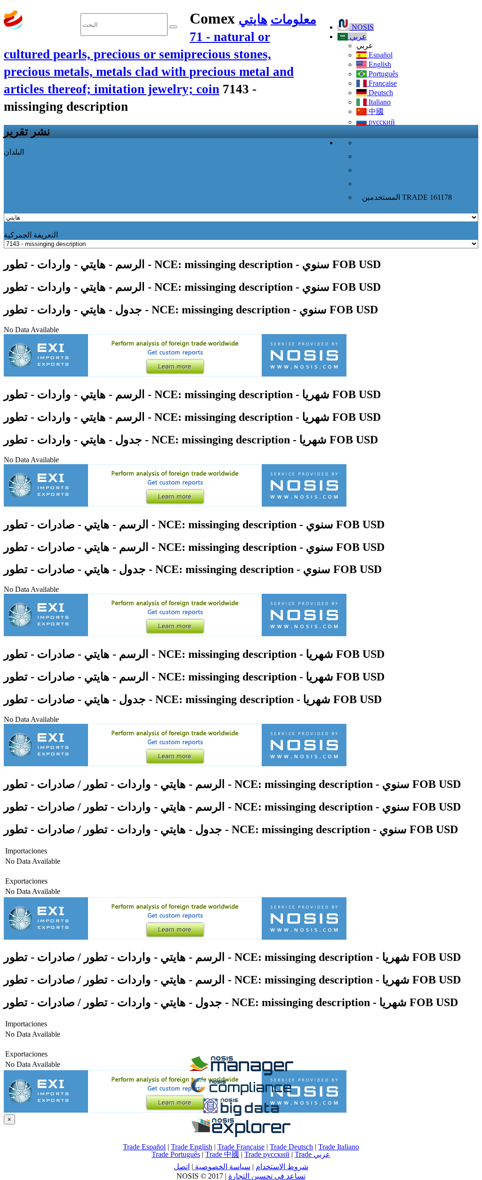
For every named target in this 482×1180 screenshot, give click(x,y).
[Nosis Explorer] (241, 1135)
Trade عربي (312, 1154)
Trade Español (144, 1147)
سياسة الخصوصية (221, 1167)
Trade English (191, 1147)
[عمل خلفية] (241, 1073)
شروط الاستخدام (282, 1167)
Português (382, 74)
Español (380, 55)
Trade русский (266, 1154)
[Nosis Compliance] (241, 1094)
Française (382, 83)
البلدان (14, 152)
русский (381, 122)
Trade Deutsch (291, 1147)
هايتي (253, 19)
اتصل (182, 1167)
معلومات (293, 19)
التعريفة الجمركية (31, 235)
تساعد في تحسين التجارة (266, 1176)
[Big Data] (241, 1114)
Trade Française (241, 1147)
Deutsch (380, 93)
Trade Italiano (338, 1147)
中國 (375, 111)
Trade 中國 (222, 1154)
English (379, 64)
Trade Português (176, 1154)
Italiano (379, 102)
